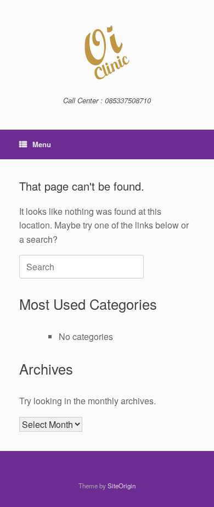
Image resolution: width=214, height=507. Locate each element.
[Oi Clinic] (107, 52)
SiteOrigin (122, 485)
